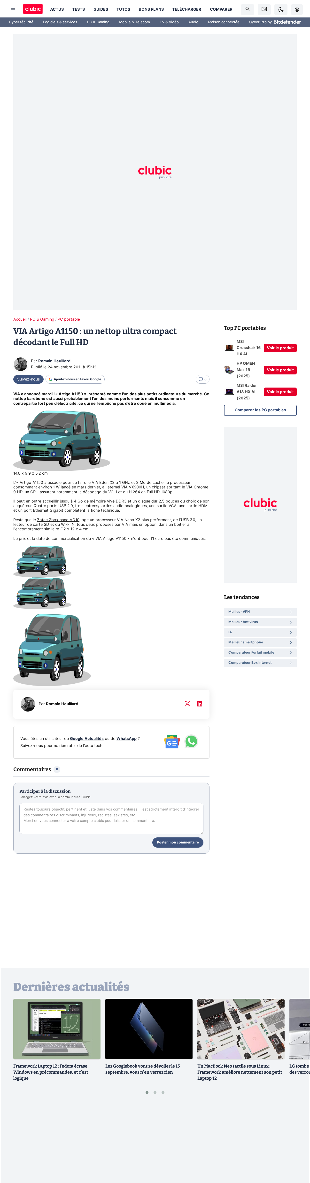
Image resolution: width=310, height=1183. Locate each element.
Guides (100, 9)
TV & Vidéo (169, 22)
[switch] (280, 9)
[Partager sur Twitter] (298, 1157)
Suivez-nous (28, 379)
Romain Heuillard (54, 361)
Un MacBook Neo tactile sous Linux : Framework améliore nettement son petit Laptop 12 (239, 1072)
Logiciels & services (60, 22)
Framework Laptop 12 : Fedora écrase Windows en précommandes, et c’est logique (50, 1072)
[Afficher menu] (13, 9)
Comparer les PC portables (260, 410)
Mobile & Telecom (134, 22)
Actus (57, 9)
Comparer (221, 9)
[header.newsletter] (264, 9)
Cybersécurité (21, 22)
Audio (193, 22)
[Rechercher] (247, 9)
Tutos (123, 9)
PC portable (69, 319)
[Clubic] (33, 10)
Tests (78, 9)
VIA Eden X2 (103, 483)
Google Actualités (87, 739)
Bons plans (151, 9)
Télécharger (186, 9)
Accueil (20, 319)
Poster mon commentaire (178, 842)
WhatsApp (126, 739)
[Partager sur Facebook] (298, 1141)
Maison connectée (224, 22)
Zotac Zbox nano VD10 (58, 520)
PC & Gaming (98, 22)
